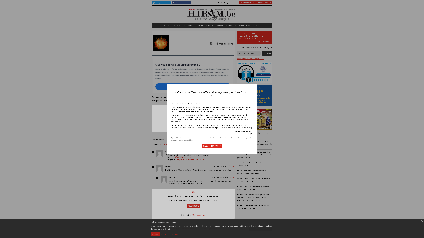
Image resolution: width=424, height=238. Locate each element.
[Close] (254, 86)
